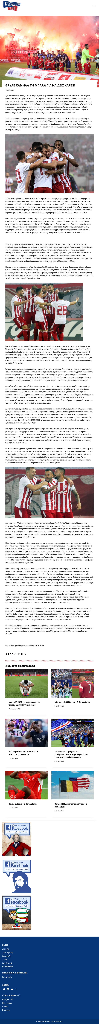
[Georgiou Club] (11, 6)
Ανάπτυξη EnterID (57, 1021)
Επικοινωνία (7, 977)
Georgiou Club (7, 999)
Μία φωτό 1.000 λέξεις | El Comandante (72, 702)
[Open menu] (94, 5)
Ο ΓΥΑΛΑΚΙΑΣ (7, 967)
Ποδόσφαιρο (7, 1003)
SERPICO (5, 949)
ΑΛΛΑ (4, 960)
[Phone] (16, 989)
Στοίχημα (5, 1010)
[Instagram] (8, 989)
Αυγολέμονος (7, 953)
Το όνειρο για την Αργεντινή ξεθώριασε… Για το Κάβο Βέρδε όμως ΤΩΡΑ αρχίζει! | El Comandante (71, 754)
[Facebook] (4, 989)
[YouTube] (12, 989)
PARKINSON (7, 963)
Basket (5, 1006)
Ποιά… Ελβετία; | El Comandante (23, 804)
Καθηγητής (6, 956)
